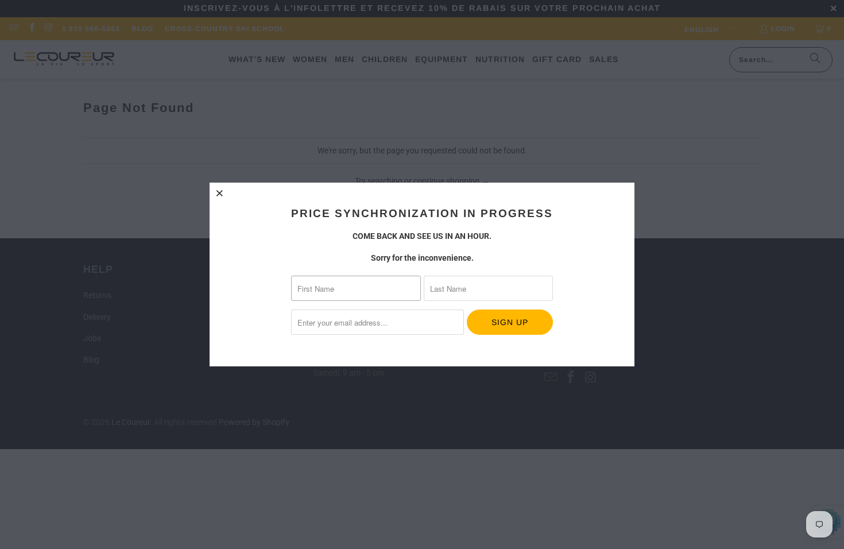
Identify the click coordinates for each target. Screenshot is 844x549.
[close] (220, 193)
